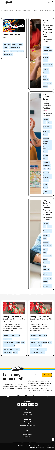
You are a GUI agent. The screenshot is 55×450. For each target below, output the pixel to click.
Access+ (27, 432)
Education (12, 10)
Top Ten (41, 10)
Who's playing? (49, 10)
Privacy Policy (50, 447)
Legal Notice (51, 445)
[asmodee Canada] (8, 2)
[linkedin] (29, 404)
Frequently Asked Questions (27, 425)
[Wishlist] (53, 2)
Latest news (4, 10)
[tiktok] (25, 404)
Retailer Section (27, 414)
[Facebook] (18, 404)
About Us (27, 419)
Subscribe (47, 375)
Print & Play (27, 436)
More (27, 430)
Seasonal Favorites (32, 10)
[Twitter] (22, 404)
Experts (18, 10)
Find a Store (27, 412)
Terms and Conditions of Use (37, 447)
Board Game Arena (27, 434)
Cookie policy (41, 445)
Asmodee (20, 445)
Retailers (27, 410)
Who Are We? (27, 421)
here (29, 385)
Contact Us (27, 423)
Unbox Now (27, 438)
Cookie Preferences (30, 445)
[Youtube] (32, 404)
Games (24, 10)
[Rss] (36, 404)
